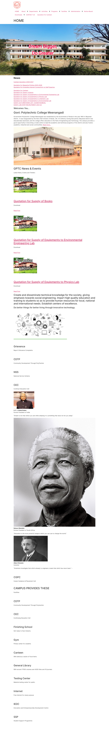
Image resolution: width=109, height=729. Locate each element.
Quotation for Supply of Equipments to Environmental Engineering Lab (36, 94)
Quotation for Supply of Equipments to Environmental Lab (32, 101)
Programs (54, 11)
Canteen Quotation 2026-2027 (23, 82)
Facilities (64, 11)
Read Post (17, 210)
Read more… (47, 125)
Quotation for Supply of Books (23, 92)
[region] (54, 49)
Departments (33, 11)
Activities (45, 11)
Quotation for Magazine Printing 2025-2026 (28, 85)
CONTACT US (30, 15)
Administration (75, 11)
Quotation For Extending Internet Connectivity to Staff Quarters (34, 87)
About (23, 11)
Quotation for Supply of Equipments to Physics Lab (30, 96)
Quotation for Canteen (44, 15)
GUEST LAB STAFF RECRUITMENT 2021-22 (28, 105)
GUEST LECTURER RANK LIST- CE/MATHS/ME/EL (30, 103)
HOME (17, 11)
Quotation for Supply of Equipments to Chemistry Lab (31, 99)
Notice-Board (88, 11)
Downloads (18, 15)
